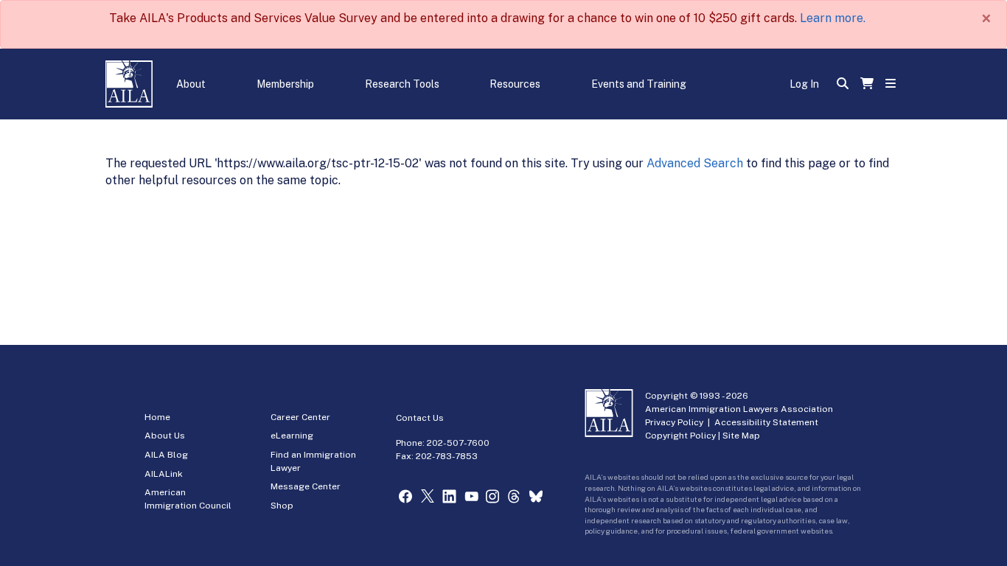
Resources (514, 84)
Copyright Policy (680, 435)
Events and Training (638, 84)
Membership (285, 84)
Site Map (741, 435)
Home (157, 417)
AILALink (163, 474)
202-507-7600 (458, 443)
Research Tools (402, 84)
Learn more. (832, 18)
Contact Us (420, 418)
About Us (164, 435)
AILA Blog (166, 455)
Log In (804, 84)
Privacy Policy (674, 422)
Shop (282, 505)
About (191, 84)
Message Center (306, 486)
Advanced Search (695, 163)
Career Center (300, 417)
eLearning (292, 435)
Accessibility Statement (766, 422)
